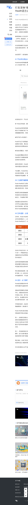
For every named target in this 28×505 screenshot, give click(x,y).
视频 (10, 25)
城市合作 (17, 484)
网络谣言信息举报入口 (20, 496)
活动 (10, 30)
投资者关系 (18, 493)
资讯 (10, 19)
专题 (10, 27)
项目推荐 (17, 487)
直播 (10, 22)
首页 (10, 13)
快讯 (10, 16)
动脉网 (16, 14)
